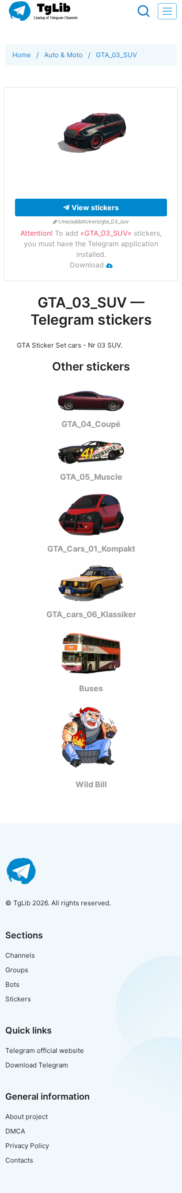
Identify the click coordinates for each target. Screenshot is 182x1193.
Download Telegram (36, 1065)
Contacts (19, 1160)
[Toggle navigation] (167, 11)
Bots (12, 984)
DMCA (15, 1131)
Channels (20, 955)
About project (26, 1116)
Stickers (18, 999)
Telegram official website (44, 1050)
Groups (16, 970)
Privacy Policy (27, 1145)
